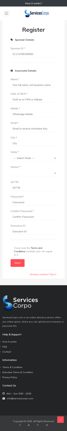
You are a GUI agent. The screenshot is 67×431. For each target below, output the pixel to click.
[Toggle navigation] (6, 13)
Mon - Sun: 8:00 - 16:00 (19, 393)
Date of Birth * (19, 93)
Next (17, 262)
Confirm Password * (22, 211)
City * (14, 137)
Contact (6, 351)
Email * (15, 122)
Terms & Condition (12, 367)
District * (16, 167)
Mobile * (15, 108)
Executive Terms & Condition (17, 372)
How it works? (33, 3)
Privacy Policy (9, 377)
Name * (15, 79)
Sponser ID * (18, 48)
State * (15, 152)
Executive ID (18, 225)
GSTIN (14, 182)
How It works (9, 341)
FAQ (4, 346)
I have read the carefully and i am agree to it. (33, 251)
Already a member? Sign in (43, 274)
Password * (17, 196)
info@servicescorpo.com (20, 398)
